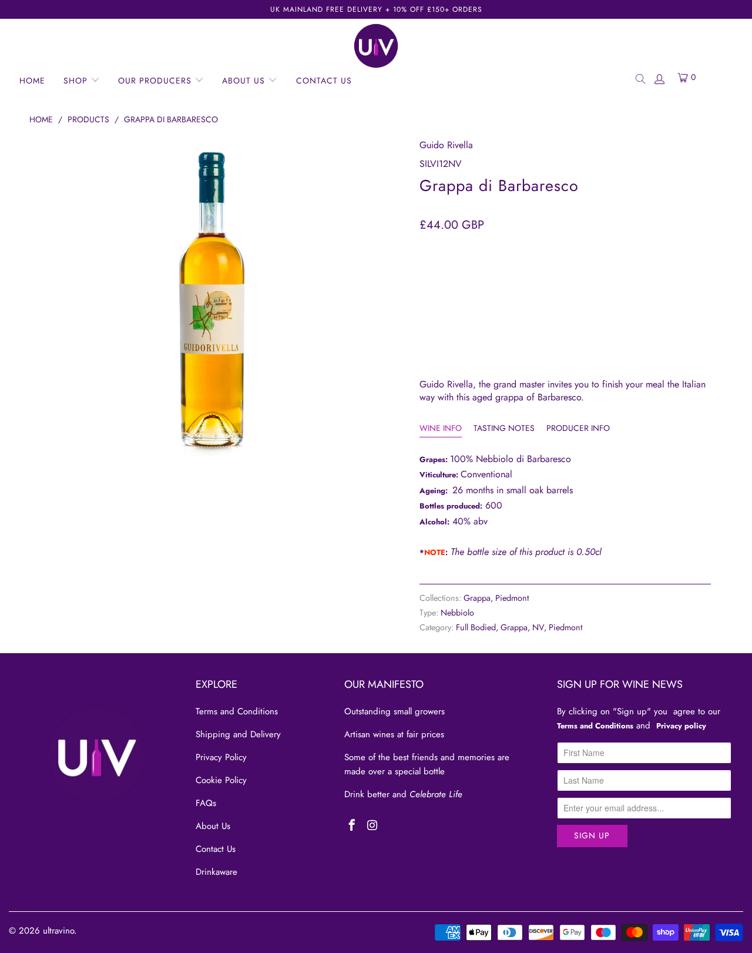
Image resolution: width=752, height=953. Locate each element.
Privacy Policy (221, 757)
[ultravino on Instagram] (372, 826)
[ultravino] (376, 45)
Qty (427, 249)
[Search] (640, 78)
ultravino (58, 930)
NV (538, 627)
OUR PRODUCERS (156, 80)
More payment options (636, 332)
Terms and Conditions (237, 711)
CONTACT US (324, 80)
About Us (213, 826)
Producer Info (578, 428)
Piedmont (512, 598)
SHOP (76, 80)
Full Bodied (476, 627)
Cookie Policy (221, 780)
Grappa (477, 598)
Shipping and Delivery (238, 734)
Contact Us (216, 848)
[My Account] (659, 78)
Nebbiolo (457, 612)
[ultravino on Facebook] (352, 826)
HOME (32, 80)
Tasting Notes (504, 428)
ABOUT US (245, 80)
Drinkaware (216, 871)
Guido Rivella (446, 145)
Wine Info (440, 428)
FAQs (206, 803)
